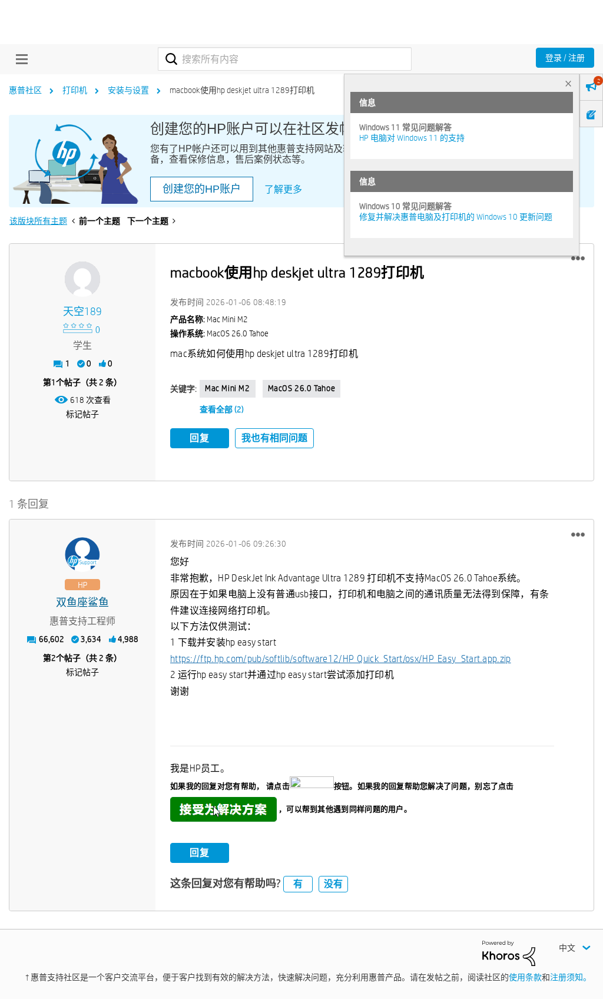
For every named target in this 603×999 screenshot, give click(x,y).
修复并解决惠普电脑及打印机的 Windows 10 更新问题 (455, 216)
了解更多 (283, 189)
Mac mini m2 (227, 388)
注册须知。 (570, 977)
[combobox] (285, 59)
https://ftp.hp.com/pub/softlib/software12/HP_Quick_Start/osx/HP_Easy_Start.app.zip (340, 659)
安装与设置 (128, 90)
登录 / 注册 (565, 57)
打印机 (74, 90)
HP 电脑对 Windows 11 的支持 (412, 138)
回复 (200, 438)
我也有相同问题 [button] (274, 438)
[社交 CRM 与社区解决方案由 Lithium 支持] (508, 952)
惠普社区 (25, 90)
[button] (578, 258)
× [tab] (568, 83)
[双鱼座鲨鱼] (82, 555)
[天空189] (82, 279)
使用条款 (525, 977)
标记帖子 (82, 414)
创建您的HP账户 (202, 189)
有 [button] (298, 884)
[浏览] (19, 59)
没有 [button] (333, 884)
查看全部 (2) (222, 409)
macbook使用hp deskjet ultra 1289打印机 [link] (242, 90)
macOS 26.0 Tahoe (302, 388)
